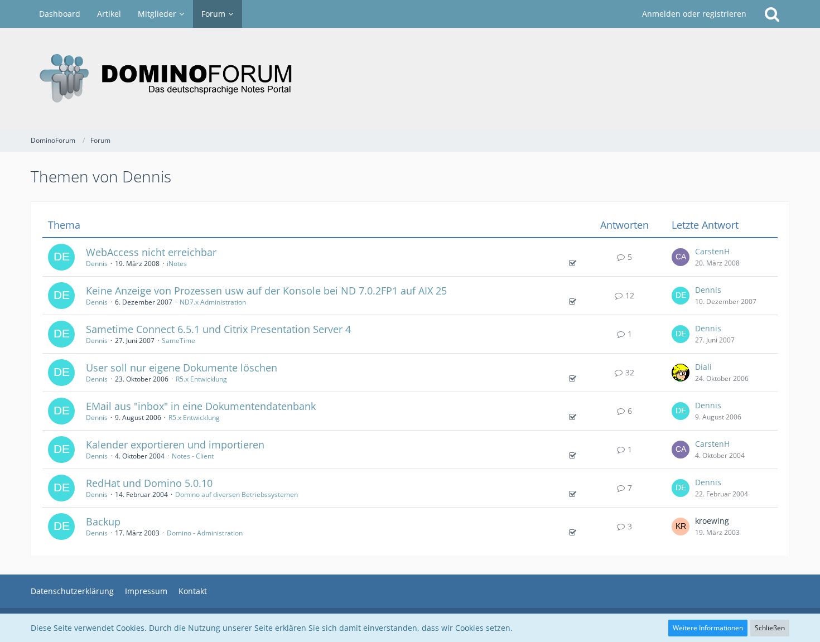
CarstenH (712, 251)
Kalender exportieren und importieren (175, 444)
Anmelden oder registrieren (694, 13)
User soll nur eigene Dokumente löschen (181, 367)
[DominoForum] (410, 79)
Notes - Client (193, 456)
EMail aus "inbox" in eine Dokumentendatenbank (201, 406)
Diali (703, 366)
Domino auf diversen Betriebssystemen (236, 494)
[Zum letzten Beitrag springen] (680, 257)
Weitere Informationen (708, 628)
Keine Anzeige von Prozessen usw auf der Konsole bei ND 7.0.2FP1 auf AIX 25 (266, 290)
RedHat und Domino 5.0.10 (149, 483)
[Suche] (772, 14)
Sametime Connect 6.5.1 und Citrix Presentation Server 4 (218, 329)
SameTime (178, 340)
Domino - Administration (205, 533)
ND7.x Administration (213, 302)
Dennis (97, 263)
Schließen (770, 628)
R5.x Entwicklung (201, 379)
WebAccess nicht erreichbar (151, 252)
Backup (103, 521)
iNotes (177, 263)
